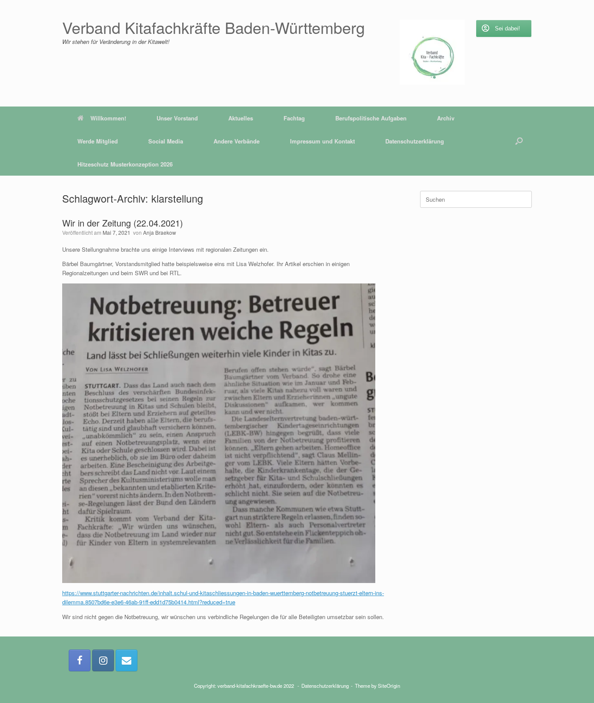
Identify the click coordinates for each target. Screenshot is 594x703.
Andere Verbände (237, 141)
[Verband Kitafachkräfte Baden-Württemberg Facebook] (79, 660)
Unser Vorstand (177, 118)
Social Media (165, 141)
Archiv (445, 118)
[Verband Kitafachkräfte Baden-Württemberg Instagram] (103, 660)
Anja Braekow (159, 232)
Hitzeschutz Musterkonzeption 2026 (125, 164)
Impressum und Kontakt (322, 141)
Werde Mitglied (97, 141)
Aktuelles (240, 118)
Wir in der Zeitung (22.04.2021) (122, 223)
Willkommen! (108, 118)
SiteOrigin (389, 685)
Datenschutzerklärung (414, 141)
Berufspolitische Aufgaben (371, 118)
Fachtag (294, 118)
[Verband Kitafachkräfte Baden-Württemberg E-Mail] (126, 660)
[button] (519, 141)
